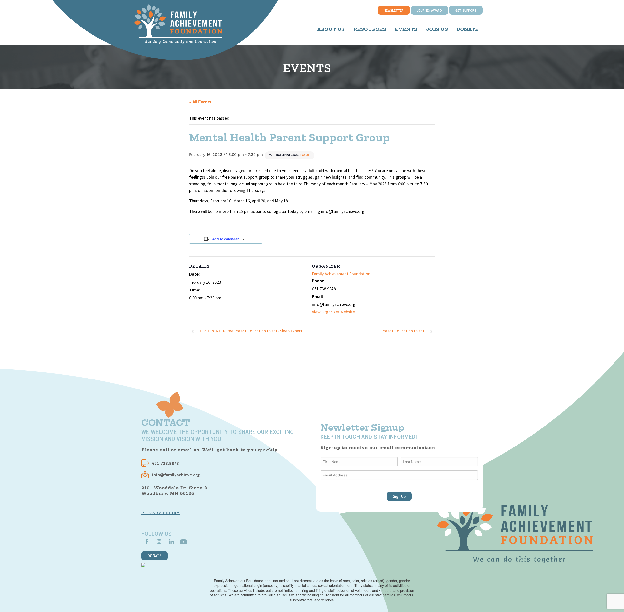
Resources (369, 29)
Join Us (437, 29)
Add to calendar (225, 238)
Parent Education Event (403, 331)
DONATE (154, 556)
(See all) (305, 155)
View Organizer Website (333, 312)
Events (406, 29)
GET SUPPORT (466, 10)
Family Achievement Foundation (341, 274)
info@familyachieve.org (176, 474)
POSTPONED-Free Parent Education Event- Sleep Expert (250, 331)
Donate (468, 29)
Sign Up (399, 496)
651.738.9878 (165, 463)
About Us (331, 29)
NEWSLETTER (394, 10)
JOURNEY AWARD (429, 10)
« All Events (200, 102)
